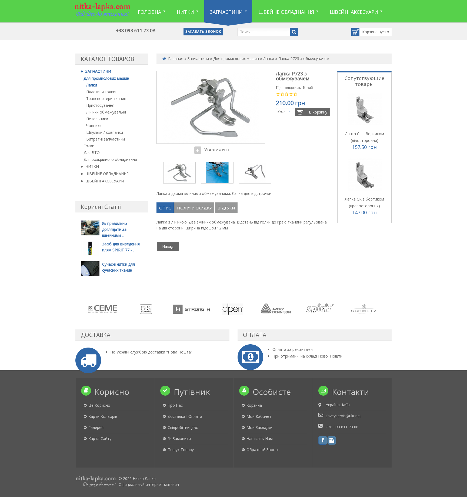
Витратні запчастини (105, 139)
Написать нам (259, 438)
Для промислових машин (106, 78)
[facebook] (322, 440)
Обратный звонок (263, 449)
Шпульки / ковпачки (104, 132)
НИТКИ (92, 166)
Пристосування (100, 105)
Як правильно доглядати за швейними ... (114, 229)
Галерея (96, 427)
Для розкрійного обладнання (110, 159)
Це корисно (99, 405)
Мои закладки (259, 427)
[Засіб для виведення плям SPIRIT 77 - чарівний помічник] (90, 248)
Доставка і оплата (185, 416)
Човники (94, 125)
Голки (89, 145)
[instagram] (331, 440)
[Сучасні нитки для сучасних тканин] (90, 268)
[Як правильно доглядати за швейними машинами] (90, 227)
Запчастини (198, 58)
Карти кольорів (102, 416)
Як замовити (179, 438)
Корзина (370, 31)
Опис (165, 208)
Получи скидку (194, 208)
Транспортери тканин (106, 98)
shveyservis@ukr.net (343, 415)
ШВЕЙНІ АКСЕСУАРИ (104, 181)
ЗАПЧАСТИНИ (98, 71)
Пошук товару (181, 449)
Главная (175, 58)
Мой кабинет (258, 416)
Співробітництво (183, 427)
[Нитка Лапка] (102, 9)
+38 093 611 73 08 (135, 30)
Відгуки (226, 208)
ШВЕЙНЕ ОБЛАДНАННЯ (107, 173)
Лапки (91, 85)
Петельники (97, 118)
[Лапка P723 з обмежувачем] (179, 173)
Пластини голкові (102, 91)
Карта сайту (99, 438)
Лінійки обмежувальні (106, 112)
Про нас (175, 405)
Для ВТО (92, 152)
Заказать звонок (203, 31)
